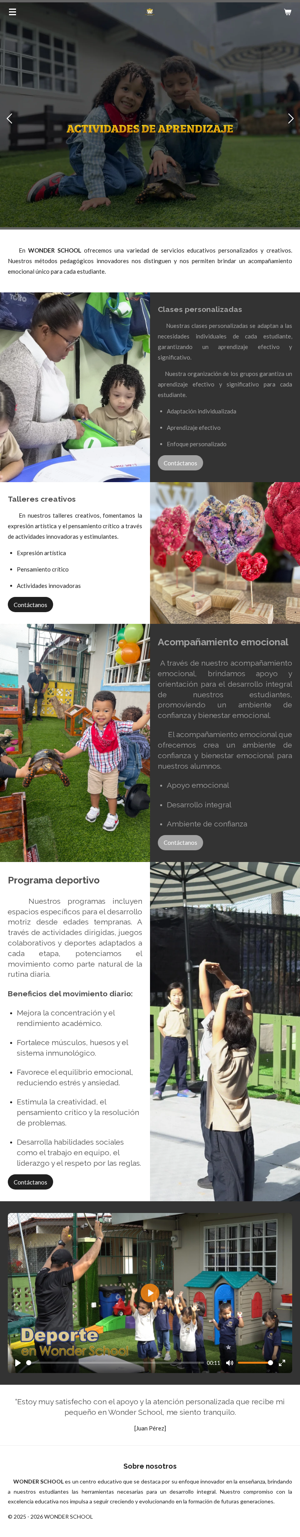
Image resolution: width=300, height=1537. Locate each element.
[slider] (115, 1362)
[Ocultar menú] (12, 12)
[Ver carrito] (287, 12)
